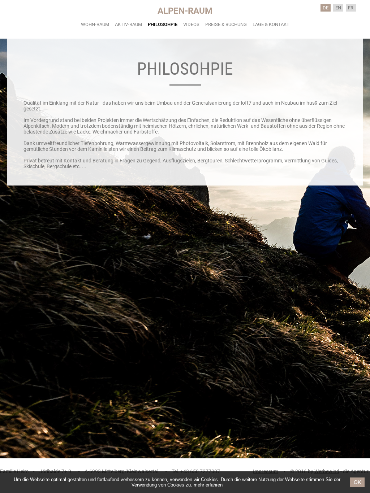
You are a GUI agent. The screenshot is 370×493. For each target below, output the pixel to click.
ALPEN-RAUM (185, 11)
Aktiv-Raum (128, 24)
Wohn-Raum (95, 24)
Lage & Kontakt (271, 24)
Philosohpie (162, 24)
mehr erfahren (208, 485)
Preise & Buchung (226, 24)
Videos (191, 24)
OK (357, 482)
